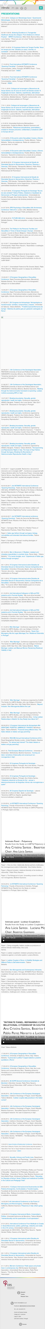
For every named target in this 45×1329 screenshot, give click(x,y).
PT (13, 8)
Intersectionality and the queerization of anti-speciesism (20, 1218)
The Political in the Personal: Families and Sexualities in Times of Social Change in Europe (19, 230)
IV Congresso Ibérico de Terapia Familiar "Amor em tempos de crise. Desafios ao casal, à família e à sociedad (22, 49)
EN (17, 8)
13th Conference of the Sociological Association (25, 370)
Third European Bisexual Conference (20, 751)
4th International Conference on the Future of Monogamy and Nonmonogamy (20, 1202)
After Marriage (14, 627)
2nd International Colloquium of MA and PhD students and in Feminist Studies (20, 594)
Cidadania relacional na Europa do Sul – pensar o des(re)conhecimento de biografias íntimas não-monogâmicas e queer (22, 782)
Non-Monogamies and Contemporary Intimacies (25, 970)
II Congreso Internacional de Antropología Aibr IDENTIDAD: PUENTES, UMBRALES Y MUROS (20, 726)
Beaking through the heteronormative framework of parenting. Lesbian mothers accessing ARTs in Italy (22, 391)
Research (23, 1292)
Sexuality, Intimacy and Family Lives (21, 1157)
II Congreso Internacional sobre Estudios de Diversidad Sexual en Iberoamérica (20, 1239)
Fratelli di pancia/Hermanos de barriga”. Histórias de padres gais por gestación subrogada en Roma (22, 309)
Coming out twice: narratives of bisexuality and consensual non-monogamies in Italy (20, 755)
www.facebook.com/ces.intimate (27, 1306)
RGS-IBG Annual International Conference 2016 (25, 738)
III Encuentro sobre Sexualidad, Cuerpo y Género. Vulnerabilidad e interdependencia (22, 139)
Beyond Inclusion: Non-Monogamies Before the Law (21, 705)
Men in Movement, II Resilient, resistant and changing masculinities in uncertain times (20, 553)
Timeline (23, 1294)
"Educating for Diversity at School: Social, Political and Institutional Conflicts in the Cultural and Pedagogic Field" (22, 1178)
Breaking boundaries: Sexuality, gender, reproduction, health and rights (18, 399)
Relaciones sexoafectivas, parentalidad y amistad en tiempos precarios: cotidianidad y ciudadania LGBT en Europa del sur (22, 129)
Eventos (24, 1324)
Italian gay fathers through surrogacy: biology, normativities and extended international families (19, 534)
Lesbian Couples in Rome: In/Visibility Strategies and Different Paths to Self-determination (21, 961)
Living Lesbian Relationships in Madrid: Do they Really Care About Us (22, 718)
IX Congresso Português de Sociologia (23, 763)
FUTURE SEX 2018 (18, 218)
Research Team (24, 1296)
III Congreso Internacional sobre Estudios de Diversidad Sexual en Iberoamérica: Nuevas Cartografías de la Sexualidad (22, 567)
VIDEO (18, 70)
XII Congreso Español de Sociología (21, 791)
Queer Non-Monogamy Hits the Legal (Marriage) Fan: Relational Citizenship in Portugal (22, 633)
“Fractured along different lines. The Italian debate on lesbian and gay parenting (21, 730)
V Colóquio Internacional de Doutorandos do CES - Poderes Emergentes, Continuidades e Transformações (22, 1188)
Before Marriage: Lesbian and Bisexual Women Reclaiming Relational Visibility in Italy (21, 648)
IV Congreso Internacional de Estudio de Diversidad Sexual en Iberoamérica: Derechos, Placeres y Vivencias (20, 164)
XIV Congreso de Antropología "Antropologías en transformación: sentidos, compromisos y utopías (21, 303)
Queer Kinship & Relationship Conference (20, 1144)
